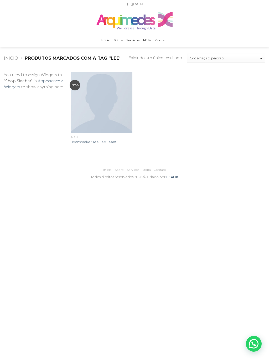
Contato (161, 40)
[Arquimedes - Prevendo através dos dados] (134, 21)
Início (105, 40)
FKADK (172, 177)
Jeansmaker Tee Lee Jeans (93, 142)
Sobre (118, 40)
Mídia (147, 40)
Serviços (132, 40)
